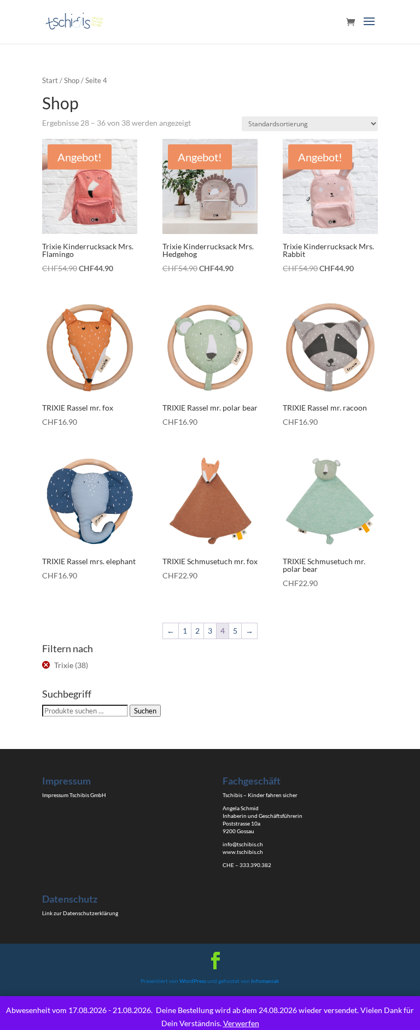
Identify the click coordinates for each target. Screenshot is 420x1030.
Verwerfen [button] (241, 1023)
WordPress (192, 981)
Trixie (63, 665)
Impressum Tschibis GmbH (74, 795)
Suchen (145, 710)
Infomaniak (265, 981)
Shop (71, 80)
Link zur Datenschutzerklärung (80, 913)
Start (50, 80)
